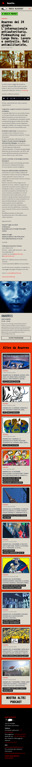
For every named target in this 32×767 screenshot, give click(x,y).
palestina (15, 445)
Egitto (26, 655)
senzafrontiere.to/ (8, 256)
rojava (17, 381)
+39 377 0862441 (19, 736)
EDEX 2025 (19, 655)
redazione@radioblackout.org (14, 747)
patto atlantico (8, 515)
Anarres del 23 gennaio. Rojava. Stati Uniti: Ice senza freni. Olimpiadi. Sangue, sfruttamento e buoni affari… (16, 377)
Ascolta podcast (10, 14)
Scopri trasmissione (16, 338)
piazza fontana (21, 515)
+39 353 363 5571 (11, 742)
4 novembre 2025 (8, 688)
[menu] (28, 8)
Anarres (4, 18)
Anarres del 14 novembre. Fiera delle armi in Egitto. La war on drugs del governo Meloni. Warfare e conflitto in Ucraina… (16, 651)
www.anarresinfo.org (8, 277)
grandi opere (7, 690)
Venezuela (15, 412)
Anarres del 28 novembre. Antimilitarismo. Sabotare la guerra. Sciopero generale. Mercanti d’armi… (16, 581)
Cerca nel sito (9, 758)
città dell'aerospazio (10, 552)
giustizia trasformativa (11, 623)
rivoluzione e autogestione (12, 482)
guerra (18, 587)
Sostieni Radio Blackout (12, 756)
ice (4, 381)
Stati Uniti (6, 517)
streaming (25, 90)
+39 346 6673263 (20, 734)
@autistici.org (18, 254)
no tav (21, 552)
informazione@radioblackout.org (15, 753)
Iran (8, 412)
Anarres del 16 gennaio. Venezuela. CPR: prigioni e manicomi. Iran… (15, 409)
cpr (4, 412)
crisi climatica (21, 688)
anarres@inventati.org (14, 273)
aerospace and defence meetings (14, 585)
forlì (17, 620)
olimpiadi (10, 381)
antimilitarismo (8, 550)
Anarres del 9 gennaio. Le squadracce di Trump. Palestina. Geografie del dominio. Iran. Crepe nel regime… (15, 441)
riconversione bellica (10, 480)
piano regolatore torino (11, 478)
